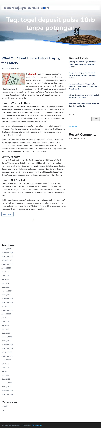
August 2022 (6, 360)
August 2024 (6, 268)
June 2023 (5, 322)
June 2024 (5, 276)
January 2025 (6, 249)
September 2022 (7, 356)
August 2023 (6, 314)
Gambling (4, 406)
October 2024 (6, 260)
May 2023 (5, 325)
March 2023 (5, 333)
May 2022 (5, 371)
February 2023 (6, 337)
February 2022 (6, 383)
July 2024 (4, 272)
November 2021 (7, 394)
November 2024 (7, 257)
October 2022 (6, 352)
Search (71, 115)
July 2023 (4, 318)
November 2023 (7, 302)
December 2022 (7, 345)
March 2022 (5, 379)
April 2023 (5, 329)
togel (3, 410)
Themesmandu (37, 425)
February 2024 (6, 291)
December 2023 (7, 299)
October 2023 (6, 306)
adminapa (15, 68)
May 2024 (5, 279)
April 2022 (5, 375)
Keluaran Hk (73, 126)
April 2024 (5, 283)
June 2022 (5, 368)
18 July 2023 (5, 68)
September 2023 (7, 310)
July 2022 (4, 364)
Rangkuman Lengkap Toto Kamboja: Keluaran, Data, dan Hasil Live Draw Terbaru (82, 75)
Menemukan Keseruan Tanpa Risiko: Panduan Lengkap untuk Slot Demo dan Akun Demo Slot (83, 86)
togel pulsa (33, 74)
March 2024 (5, 287)
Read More (7, 214)
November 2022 (7, 348)
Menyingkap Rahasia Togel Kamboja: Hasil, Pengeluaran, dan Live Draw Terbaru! (82, 64)
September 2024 (7, 264)
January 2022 (6, 387)
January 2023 (6, 341)
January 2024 (6, 295)
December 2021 (7, 391)
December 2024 (7, 253)
